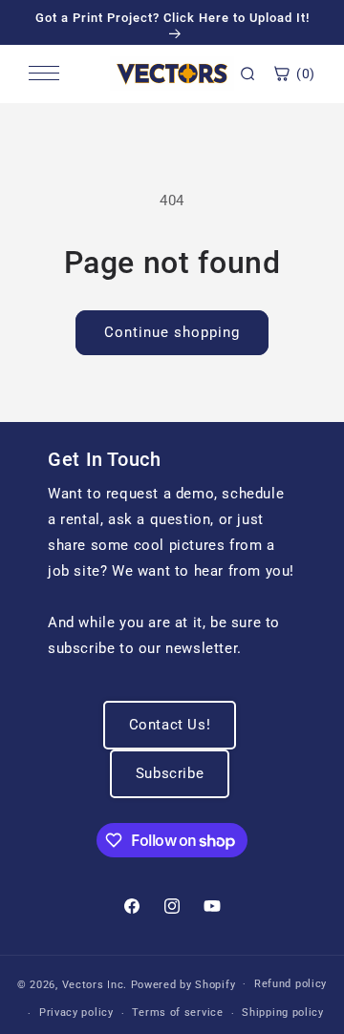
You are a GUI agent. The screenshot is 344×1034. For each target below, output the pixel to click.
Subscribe (170, 773)
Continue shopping (172, 332)
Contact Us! (170, 724)
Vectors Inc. (96, 984)
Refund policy (290, 984)
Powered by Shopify (183, 984)
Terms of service (177, 1012)
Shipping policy (283, 1012)
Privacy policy (76, 1012)
